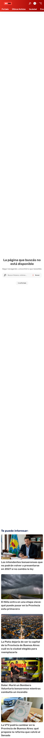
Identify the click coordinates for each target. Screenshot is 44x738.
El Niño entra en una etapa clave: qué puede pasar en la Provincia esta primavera (21, 605)
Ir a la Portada (22, 283)
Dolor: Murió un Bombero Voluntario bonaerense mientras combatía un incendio (21, 689)
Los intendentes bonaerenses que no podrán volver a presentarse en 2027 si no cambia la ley (22, 566)
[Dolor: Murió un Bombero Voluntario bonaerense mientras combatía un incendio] (22, 669)
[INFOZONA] (8, 3)
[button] (30, 3)
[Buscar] (19, 275)
